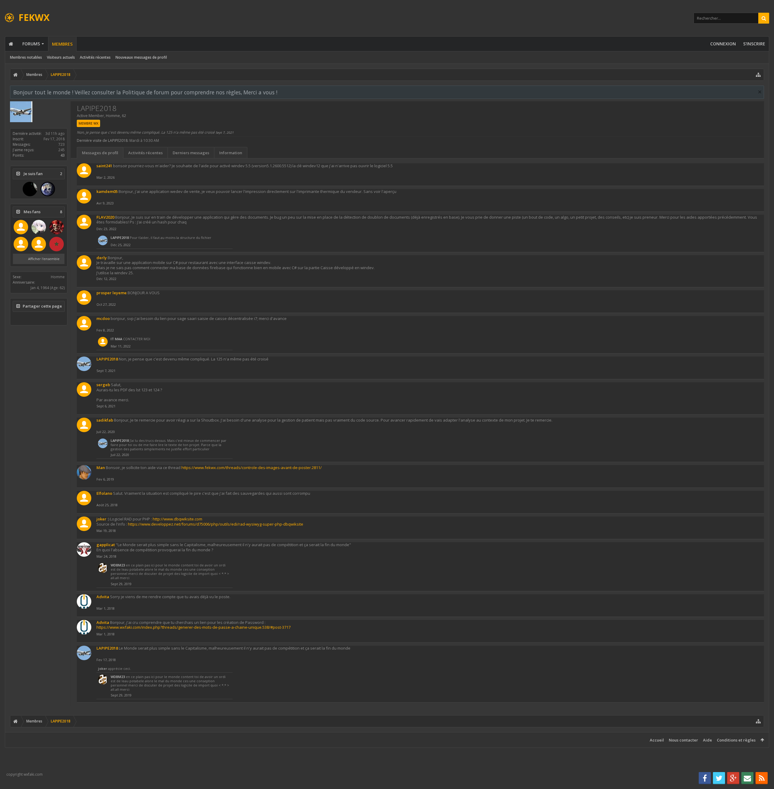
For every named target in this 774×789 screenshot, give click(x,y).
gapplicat (105, 544)
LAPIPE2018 (120, 237)
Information (230, 152)
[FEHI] (21, 227)
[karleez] (30, 189)
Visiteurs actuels (61, 57)
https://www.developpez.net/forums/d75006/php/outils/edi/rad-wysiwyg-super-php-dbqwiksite (215, 524)
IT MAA (116, 339)
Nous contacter (683, 740)
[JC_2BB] (38, 244)
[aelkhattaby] (56, 244)
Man (100, 467)
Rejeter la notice (759, 92)
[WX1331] (56, 227)
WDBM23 (118, 565)
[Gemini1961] (48, 189)
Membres (62, 44)
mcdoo (103, 318)
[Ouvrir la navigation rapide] (758, 74)
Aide (707, 740)
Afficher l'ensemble (44, 258)
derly (101, 257)
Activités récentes (95, 57)
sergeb (103, 384)
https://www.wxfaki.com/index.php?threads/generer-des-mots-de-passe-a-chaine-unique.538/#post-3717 (193, 627)
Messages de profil (100, 152)
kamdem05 (107, 191)
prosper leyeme (111, 292)
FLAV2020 (105, 217)
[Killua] (38, 227)
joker (101, 519)
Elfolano (104, 493)
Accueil (657, 740)
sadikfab (104, 420)
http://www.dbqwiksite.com (177, 519)
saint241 (104, 165)
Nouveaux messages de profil (141, 57)
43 (62, 155)
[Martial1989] (21, 244)
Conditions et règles (736, 740)
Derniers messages (191, 152)
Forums (31, 44)
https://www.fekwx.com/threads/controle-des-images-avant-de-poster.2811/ (251, 467)
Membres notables (26, 57)
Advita (102, 596)
